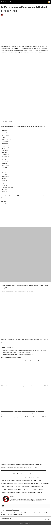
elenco (42, 512)
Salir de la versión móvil (25, 523)
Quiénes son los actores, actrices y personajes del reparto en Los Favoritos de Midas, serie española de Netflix (24, 414)
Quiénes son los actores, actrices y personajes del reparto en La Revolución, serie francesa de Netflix (22, 492)
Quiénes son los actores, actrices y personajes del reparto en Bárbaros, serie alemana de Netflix (21, 480)
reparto (20, 514)
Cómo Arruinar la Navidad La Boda (32, 512)
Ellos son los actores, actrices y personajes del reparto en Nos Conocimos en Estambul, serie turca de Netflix (23, 416)
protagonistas (15, 514)
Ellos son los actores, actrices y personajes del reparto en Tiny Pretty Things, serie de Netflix (20, 360)
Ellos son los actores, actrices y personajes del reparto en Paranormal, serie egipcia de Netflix (20, 477)
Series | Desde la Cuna (14, 510)
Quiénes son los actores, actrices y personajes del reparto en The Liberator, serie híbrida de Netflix (21, 464)
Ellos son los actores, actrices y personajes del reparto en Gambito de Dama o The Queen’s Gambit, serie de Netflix (25, 483)
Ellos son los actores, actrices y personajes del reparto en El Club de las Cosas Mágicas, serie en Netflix (22, 411)
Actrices (11, 512)
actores (7, 512)
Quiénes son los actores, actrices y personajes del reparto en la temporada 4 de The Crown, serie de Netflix (23, 470)
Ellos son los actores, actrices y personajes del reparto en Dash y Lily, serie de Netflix (19, 467)
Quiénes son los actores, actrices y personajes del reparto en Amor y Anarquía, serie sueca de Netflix (22, 486)
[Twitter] (3, 506)
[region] (25, 64)
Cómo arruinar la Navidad (19, 512)
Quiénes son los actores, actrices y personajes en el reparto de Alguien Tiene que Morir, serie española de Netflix (24, 386)
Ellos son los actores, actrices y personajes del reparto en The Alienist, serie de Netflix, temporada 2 (22, 489)
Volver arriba (47, 519)
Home (7, 510)
